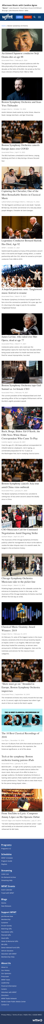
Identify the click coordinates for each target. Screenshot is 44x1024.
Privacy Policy (6, 1015)
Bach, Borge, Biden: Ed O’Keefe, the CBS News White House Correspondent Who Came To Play (21, 435)
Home (4, 26)
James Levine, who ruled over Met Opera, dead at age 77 (19, 338)
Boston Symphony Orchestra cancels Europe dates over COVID (21, 146)
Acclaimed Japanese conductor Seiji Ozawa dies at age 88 (20, 54)
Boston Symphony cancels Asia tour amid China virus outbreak (20, 485)
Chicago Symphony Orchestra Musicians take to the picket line (18, 579)
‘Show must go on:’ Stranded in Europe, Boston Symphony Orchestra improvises (21, 687)
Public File (27, 1015)
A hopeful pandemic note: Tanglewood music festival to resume (22, 290)
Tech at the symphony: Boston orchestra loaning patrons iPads (18, 758)
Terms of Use (17, 1015)
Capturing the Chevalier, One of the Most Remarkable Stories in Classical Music (21, 194)
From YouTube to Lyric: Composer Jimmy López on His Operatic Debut (21, 815)
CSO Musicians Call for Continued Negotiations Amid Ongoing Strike (20, 531)
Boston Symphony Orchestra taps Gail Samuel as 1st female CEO (21, 387)
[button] (34, 17)
